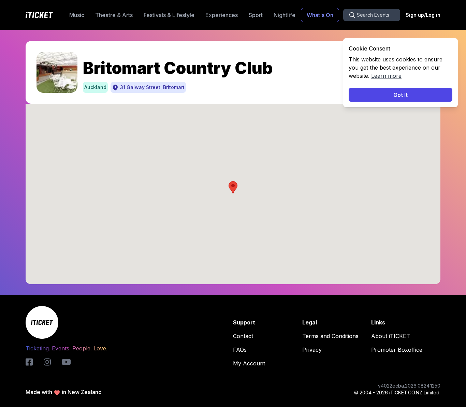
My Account (249, 363)
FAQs (240, 349)
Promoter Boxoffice (396, 349)
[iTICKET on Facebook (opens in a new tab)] (29, 362)
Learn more (386, 75)
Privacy (312, 349)
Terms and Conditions (330, 336)
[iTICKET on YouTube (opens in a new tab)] (66, 362)
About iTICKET (390, 336)
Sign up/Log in (423, 15)
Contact (243, 336)
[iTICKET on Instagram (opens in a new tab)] (47, 362)
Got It (400, 94)
